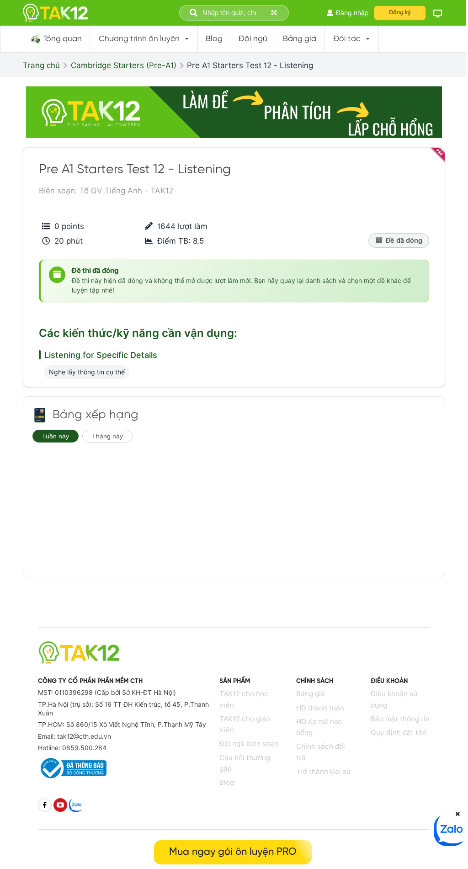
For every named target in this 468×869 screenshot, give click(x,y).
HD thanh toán (320, 708)
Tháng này (107, 436)
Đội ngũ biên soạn (248, 743)
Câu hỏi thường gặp (244, 763)
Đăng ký (400, 13)
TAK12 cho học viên (243, 699)
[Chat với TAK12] (450, 843)
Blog (226, 782)
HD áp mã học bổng (319, 727)
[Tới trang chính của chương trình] (39, 415)
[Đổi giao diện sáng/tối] (438, 13)
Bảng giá (310, 693)
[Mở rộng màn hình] (275, 13)
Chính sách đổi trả (320, 752)
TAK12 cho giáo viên (244, 724)
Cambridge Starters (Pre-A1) (123, 65)
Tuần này (55, 436)
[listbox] (144, 39)
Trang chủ (41, 65)
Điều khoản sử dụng (394, 699)
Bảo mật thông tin (400, 718)
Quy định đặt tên (398, 732)
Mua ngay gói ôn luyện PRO (233, 852)
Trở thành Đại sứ (323, 771)
